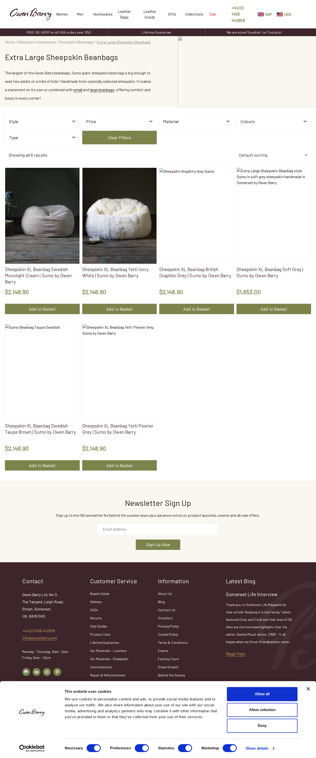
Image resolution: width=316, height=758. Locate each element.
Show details (257, 748)
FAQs (94, 610)
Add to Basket (42, 309)
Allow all (262, 694)
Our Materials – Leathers (108, 651)
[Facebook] (26, 672)
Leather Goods (149, 14)
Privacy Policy (168, 626)
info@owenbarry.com (40, 637)
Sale (212, 14)
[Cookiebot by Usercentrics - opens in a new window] (32, 748)
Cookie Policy (168, 634)
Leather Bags (124, 14)
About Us (165, 593)
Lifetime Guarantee (156, 32)
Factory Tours (168, 659)
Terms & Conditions (173, 642)
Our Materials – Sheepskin (109, 659)
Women (61, 14)
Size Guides (98, 626)
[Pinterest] (57, 672)
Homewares (100, 14)
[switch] (142, 748)
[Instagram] (47, 672)
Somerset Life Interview (251, 594)
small (78, 89)
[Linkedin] (36, 672)
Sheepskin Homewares (37, 42)
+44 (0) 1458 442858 (238, 14)
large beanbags (102, 89)
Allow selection (262, 710)
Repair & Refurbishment (108, 675)
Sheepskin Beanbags (76, 42)
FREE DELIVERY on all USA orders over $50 (58, 32)
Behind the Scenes (171, 675)
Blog (161, 602)
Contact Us (166, 610)
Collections (192, 14)
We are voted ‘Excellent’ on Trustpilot (254, 32)
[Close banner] (308, 689)
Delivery (95, 602)
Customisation (101, 667)
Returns (96, 618)
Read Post (235, 653)
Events (163, 651)
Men (80, 14)
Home (10, 42)
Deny (262, 725)
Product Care (100, 634)
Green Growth (168, 667)
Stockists (165, 618)
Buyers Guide (99, 593)
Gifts (172, 14)
